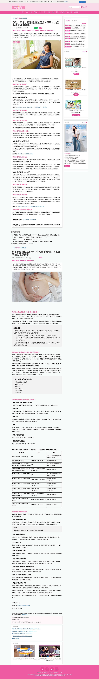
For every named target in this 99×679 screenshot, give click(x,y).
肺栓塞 (17, 260)
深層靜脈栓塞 (23, 260)
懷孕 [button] (23, 12)
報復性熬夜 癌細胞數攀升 (19, 243)
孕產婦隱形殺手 (30, 260)
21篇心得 (76, 73)
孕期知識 (24, 18)
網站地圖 (39, 672)
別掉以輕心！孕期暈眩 (23, 153)
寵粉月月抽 (76, 12)
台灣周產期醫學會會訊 (24, 605)
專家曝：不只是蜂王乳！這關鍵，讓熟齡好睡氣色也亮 (27, 237)
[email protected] (24, 614)
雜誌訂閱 (67, 166)
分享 (30, 257)
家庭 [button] (31, 12)
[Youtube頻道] (42, 669)
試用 (49, 12)
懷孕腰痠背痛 (43, 30)
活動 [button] (53, 12)
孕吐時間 (18, 30)
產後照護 (23, 248)
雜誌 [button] (57, 12)
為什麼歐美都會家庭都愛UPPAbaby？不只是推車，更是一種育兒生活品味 (32, 241)
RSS (61, 672)
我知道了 (82, 1)
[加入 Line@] (52, 669)
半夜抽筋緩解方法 (50, 30)
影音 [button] (45, 12)
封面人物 (36, 12)
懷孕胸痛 (37, 30)
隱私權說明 (66, 1)
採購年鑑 (69, 12)
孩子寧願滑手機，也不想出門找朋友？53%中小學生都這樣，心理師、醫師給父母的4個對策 (36, 235)
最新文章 (68, 20)
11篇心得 (76, 94)
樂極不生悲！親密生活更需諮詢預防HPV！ (24, 239)
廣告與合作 (56, 672)
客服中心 (50, 672)
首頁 (14, 18)
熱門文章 (74, 20)
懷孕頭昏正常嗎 (30, 30)
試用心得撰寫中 (76, 115)
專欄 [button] (41, 12)
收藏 (41, 27)
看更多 (83, 23)
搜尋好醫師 (63, 12)
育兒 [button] (27, 12)
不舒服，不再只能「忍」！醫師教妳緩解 (27, 206)
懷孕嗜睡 (24, 30)
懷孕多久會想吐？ (22, 107)
